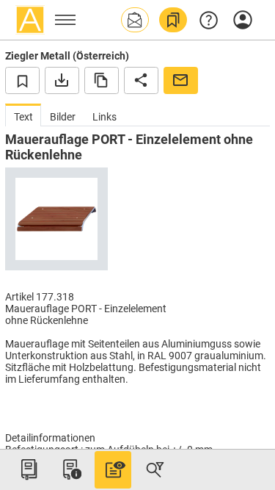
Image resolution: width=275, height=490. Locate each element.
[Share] (141, 80)
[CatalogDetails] (113, 469)
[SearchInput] (154, 469)
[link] (173, 19)
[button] (135, 19)
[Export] (62, 80)
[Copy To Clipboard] (101, 80)
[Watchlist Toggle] (22, 80)
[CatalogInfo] (70, 469)
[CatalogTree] (28, 469)
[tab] (23, 115)
